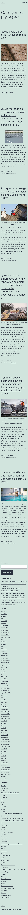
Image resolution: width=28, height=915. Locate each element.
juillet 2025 (4, 641)
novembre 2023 (5, 688)
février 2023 (4, 707)
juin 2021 (3, 753)
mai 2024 (3, 674)
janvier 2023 (4, 709)
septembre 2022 (6, 718)
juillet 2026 (4, 614)
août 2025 (4, 639)
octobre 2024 (5, 662)
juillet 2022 (4, 723)
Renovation (4, 867)
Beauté (3, 802)
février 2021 (4, 762)
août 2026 (4, 611)
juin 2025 (3, 644)
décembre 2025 (5, 630)
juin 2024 (3, 672)
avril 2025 (4, 648)
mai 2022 (3, 728)
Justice (3, 848)
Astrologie (4, 797)
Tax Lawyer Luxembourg (8, 888)
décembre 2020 (5, 767)
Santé (2, 876)
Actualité (3, 786)
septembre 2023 (6, 693)
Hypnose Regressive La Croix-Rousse (11, 844)
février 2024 (4, 681)
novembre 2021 (5, 741)
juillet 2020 (4, 779)
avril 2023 (4, 702)
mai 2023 (3, 700)
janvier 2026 (4, 627)
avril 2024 (4, 676)
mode (2, 858)
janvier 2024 (4, 683)
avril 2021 (4, 758)
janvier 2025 (4, 655)
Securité (3, 881)
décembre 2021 (5, 739)
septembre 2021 (5, 746)
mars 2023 (4, 704)
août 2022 (4, 721)
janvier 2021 (4, 765)
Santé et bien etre (6, 879)
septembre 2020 (6, 774)
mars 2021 (4, 760)
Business (3, 811)
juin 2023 (3, 697)
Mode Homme (5, 860)
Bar (2, 799)
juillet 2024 (4, 669)
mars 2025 (4, 651)
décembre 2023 (5, 686)
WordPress (18, 909)
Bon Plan (3, 806)
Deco (2, 823)
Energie (3, 830)
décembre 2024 (5, 658)
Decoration (4, 825)
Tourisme (3, 892)
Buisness (3, 809)
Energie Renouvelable (7, 832)
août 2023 (4, 695)
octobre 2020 (5, 772)
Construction (5, 816)
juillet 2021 (4, 751)
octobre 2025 (5, 634)
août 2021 (4, 748)
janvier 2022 (4, 737)
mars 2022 (4, 732)
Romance (3, 874)
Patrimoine (4, 862)
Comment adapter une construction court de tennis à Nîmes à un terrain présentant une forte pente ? (14, 584)
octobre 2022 (5, 716)
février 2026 (4, 625)
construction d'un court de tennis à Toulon (13, 818)
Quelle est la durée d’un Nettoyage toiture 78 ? (14, 35)
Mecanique (4, 851)
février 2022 (4, 735)
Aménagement (5, 790)
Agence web (4, 788)
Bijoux (2, 804)
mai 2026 (3, 618)
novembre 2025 (5, 632)
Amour (3, 795)
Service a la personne (7, 886)
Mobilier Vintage (5, 855)
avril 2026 (4, 621)
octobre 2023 (5, 690)
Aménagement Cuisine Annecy (10, 792)
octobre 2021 (5, 744)
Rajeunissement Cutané (8, 865)
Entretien (13, 94)
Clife (3, 3)
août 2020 (4, 776)
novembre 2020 (5, 769)
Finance (3, 839)
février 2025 (4, 653)
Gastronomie (4, 841)
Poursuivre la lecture (15, 87)
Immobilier (4, 846)
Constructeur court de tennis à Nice (11, 813)
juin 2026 (3, 616)
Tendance (4, 890)
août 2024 (4, 667)
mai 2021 (3, 755)
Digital (3, 827)
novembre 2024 (5, 660)
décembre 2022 (5, 711)
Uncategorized (5, 897)
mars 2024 (4, 679)
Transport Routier (6, 895)
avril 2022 (4, 730)
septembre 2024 (6, 665)
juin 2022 (3, 725)
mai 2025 (3, 646)
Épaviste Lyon (5, 837)
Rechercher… (5, 563)
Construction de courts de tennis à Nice (12, 820)
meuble (3, 853)
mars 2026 (4, 623)
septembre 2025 (6, 637)
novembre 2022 (5, 714)
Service (3, 883)
